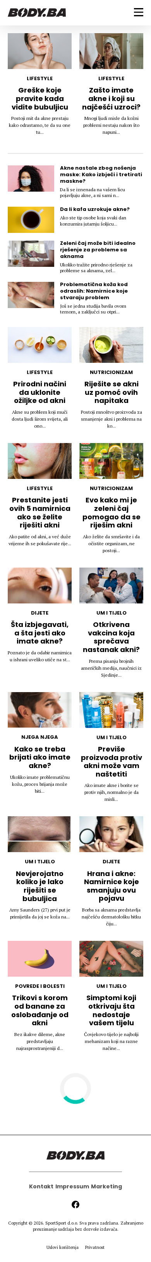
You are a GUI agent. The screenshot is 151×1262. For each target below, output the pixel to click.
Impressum (72, 1186)
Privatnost (95, 1247)
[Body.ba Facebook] (75, 1204)
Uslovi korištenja (62, 1247)
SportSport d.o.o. (61, 1223)
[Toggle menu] (138, 12)
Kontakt (41, 1186)
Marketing (106, 1186)
